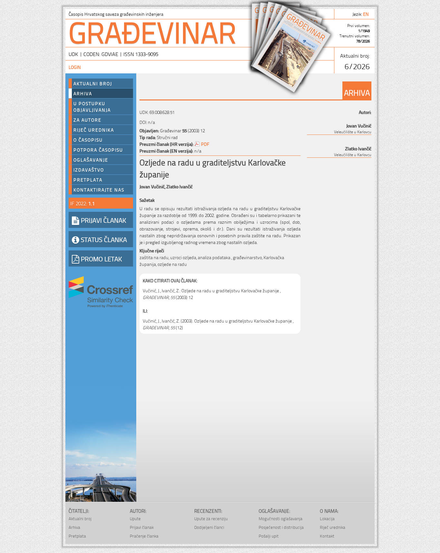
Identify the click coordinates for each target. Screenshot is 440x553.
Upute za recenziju (211, 518)
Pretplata (87, 179)
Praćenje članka (144, 536)
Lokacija (327, 518)
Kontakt (327, 536)
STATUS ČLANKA (103, 239)
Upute (135, 518)
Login (75, 66)
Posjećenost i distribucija (281, 527)
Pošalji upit (269, 536)
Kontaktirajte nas (98, 189)
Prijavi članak (142, 527)
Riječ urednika (93, 130)
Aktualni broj (92, 83)
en (366, 13)
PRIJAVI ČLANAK (102, 220)
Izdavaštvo (88, 169)
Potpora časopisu (98, 149)
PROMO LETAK (100, 258)
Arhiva (82, 93)
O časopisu (88, 139)
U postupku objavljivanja (92, 106)
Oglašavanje (90, 159)
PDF (205, 143)
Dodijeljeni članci (209, 527)
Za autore (87, 120)
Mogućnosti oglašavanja (280, 518)
